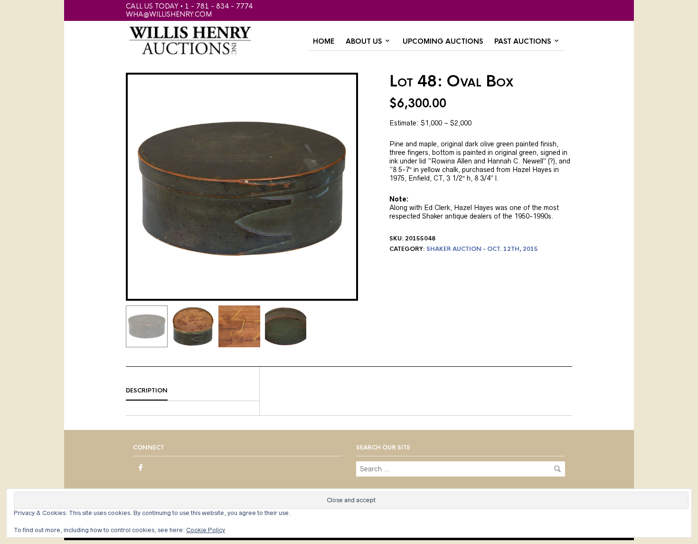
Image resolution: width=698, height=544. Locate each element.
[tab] (192, 391)
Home (323, 41)
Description (147, 390)
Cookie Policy (205, 530)
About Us (364, 41)
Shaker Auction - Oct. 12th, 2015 (482, 249)
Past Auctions (522, 41)
